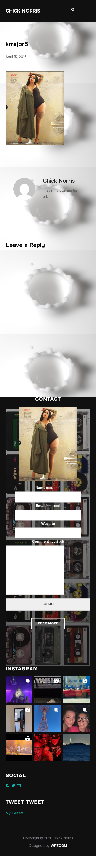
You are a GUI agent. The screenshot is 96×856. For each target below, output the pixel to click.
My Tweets (15, 813)
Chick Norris (23, 11)
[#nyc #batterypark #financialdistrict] (47, 689)
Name (48, 488)
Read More (48, 623)
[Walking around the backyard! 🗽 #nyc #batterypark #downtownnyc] (76, 747)
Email (48, 505)
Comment (48, 541)
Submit (48, 604)
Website (48, 523)
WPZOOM (59, 845)
